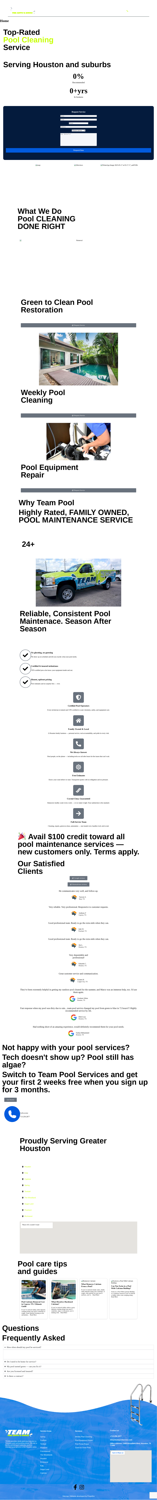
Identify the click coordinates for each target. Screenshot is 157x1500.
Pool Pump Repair (82, 1444)
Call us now (24, 1113)
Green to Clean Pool (83, 1448)
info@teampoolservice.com (121, 1440)
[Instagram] (82, 1487)
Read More (33, 1315)
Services (80, 11)
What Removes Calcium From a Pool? (91, 1285)
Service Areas (93, 11)
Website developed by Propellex (82, 1496)
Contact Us (115, 11)
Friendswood (45, 1451)
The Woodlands (46, 1455)
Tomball (43, 1444)
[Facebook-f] (75, 1487)
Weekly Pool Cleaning (83, 1437)
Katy (42, 1466)
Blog (105, 11)
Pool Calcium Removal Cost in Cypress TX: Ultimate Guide (33, 1304)
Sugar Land (44, 1469)
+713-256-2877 (116, 1436)
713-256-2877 (134, 11)
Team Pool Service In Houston (10, 3)
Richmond (44, 1462)
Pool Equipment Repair (84, 1440)
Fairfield (43, 1440)
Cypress (43, 1473)
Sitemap (65, 1496)
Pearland (43, 1448)
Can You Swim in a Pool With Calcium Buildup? (121, 1287)
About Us (70, 11)
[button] (81, 10)
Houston (43, 1458)
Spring (42, 1437)
